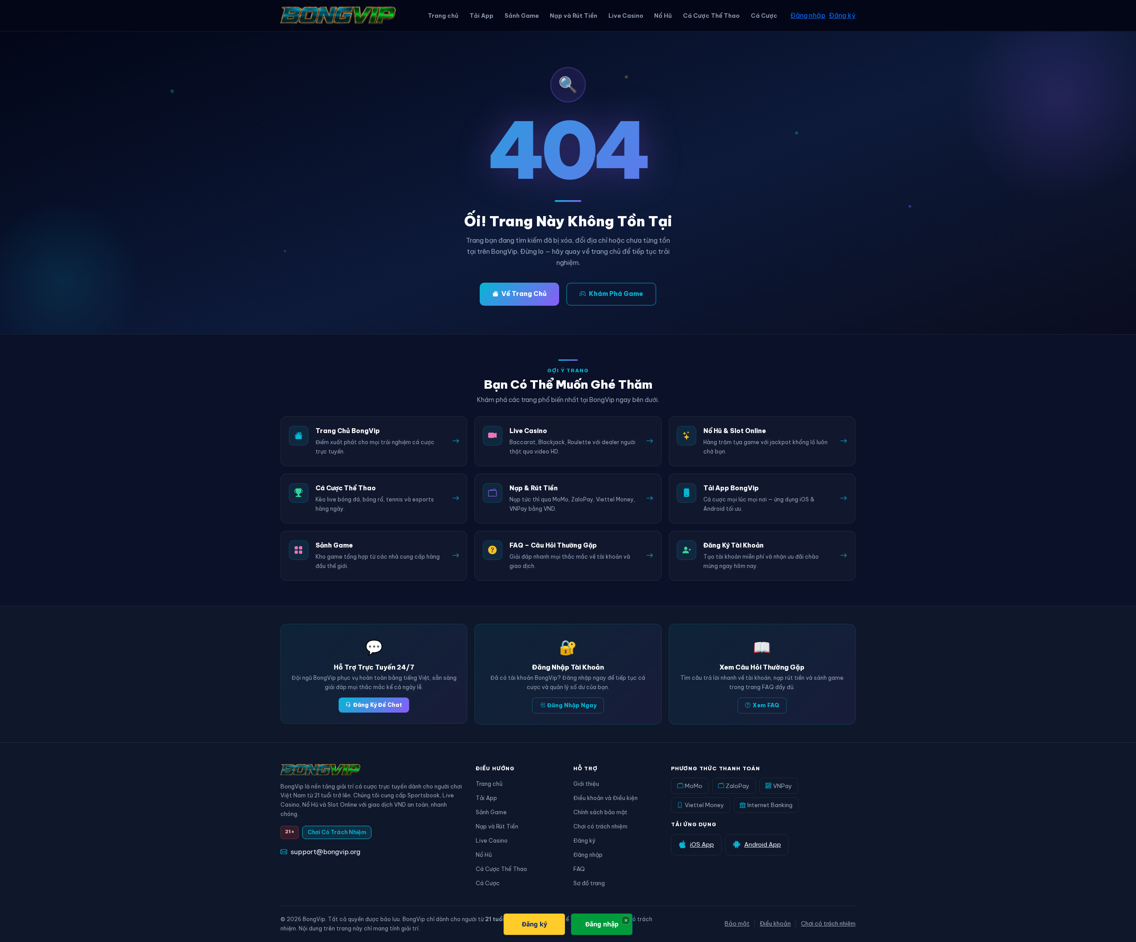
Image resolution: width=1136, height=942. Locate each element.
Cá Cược (764, 15)
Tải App (481, 15)
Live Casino (625, 15)
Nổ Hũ (663, 15)
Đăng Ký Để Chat (377, 705)
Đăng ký (842, 15)
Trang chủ (443, 15)
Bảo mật (737, 923)
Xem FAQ (766, 705)
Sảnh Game (522, 15)
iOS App (702, 844)
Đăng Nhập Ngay (571, 705)
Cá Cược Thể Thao (711, 15)
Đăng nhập (807, 15)
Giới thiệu (586, 783)
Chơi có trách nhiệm (600, 826)
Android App (762, 844)
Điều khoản (775, 923)
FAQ (579, 868)
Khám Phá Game (616, 294)
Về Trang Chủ (524, 294)
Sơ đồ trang (589, 883)
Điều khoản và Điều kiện (605, 797)
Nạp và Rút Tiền (573, 15)
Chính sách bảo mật (600, 812)
